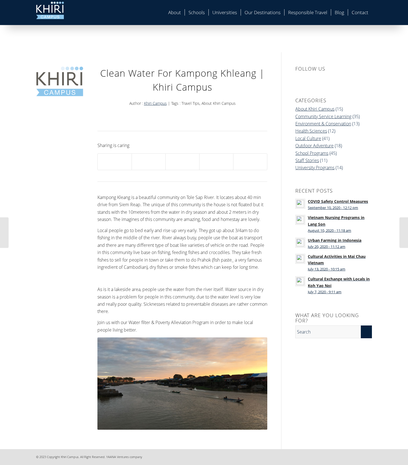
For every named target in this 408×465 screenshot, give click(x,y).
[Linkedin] (343, 456)
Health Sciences (311, 131)
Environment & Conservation (323, 124)
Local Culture (308, 138)
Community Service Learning (323, 116)
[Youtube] (368, 456)
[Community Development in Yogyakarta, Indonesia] (4, 232)
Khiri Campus (155, 103)
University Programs (314, 168)
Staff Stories (307, 160)
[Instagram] (351, 456)
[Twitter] (359, 456)
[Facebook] (334, 456)
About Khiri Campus (314, 109)
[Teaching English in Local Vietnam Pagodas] (403, 232)
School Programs (311, 153)
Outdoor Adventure (314, 146)
